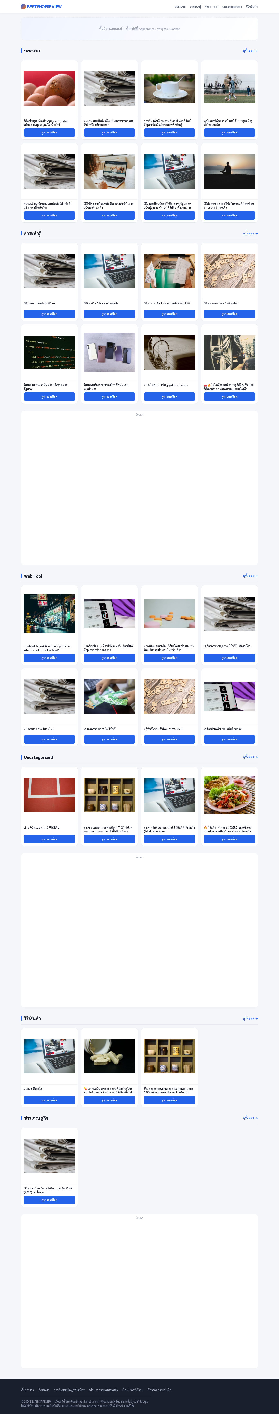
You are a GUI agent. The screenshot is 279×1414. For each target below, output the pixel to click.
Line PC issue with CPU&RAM (42, 827)
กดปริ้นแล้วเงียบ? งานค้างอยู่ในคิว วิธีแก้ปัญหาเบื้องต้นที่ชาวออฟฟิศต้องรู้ (167, 123)
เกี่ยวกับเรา (27, 1390)
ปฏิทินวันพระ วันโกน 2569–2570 (163, 729)
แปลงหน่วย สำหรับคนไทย (39, 729)
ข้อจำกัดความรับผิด (159, 1390)
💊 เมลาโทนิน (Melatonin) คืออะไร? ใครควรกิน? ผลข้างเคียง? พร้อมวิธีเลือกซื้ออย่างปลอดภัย (109, 1092)
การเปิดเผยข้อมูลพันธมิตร (69, 1390)
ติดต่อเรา (43, 1390)
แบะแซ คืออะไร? (34, 1088)
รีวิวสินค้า (252, 6)
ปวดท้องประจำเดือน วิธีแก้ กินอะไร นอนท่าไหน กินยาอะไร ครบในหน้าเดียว (169, 648)
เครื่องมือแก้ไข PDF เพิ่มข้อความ (222, 729)
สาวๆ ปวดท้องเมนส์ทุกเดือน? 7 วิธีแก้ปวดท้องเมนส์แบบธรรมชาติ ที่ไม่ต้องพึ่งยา (108, 829)
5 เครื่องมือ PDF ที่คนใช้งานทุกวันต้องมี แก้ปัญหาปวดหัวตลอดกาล (108, 648)
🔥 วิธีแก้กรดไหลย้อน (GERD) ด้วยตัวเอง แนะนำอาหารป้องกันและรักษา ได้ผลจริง (227, 829)
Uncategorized (232, 6)
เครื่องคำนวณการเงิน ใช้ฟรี (100, 729)
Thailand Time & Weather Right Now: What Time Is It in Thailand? (47, 648)
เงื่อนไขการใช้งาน (132, 1390)
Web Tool (211, 6)
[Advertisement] (139, 490)
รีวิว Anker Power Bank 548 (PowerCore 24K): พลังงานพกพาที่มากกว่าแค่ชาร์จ (168, 1090)
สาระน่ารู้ (195, 6)
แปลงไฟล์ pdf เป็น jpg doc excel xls (166, 385)
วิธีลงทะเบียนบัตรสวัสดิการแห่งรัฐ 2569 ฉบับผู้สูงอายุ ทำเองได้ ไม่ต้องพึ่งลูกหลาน (167, 205)
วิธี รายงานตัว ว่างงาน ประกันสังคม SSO (167, 303)
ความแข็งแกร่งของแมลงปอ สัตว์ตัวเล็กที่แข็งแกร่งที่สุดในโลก (47, 205)
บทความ (180, 6)
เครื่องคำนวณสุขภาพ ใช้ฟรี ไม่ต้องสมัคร (227, 646)
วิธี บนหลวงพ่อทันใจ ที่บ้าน (39, 303)
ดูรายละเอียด (49, 132)
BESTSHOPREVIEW (44, 6)
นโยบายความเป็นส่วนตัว (103, 1390)
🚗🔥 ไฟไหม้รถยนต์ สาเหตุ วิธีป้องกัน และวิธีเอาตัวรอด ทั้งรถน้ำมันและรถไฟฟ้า (228, 387)
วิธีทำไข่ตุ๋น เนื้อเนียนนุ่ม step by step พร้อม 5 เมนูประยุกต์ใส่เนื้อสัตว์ (46, 123)
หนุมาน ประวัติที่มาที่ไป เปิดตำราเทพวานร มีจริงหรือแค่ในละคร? (108, 123)
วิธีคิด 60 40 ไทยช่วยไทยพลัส (101, 303)
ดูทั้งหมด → (250, 50)
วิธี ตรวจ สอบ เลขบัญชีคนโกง (221, 303)
